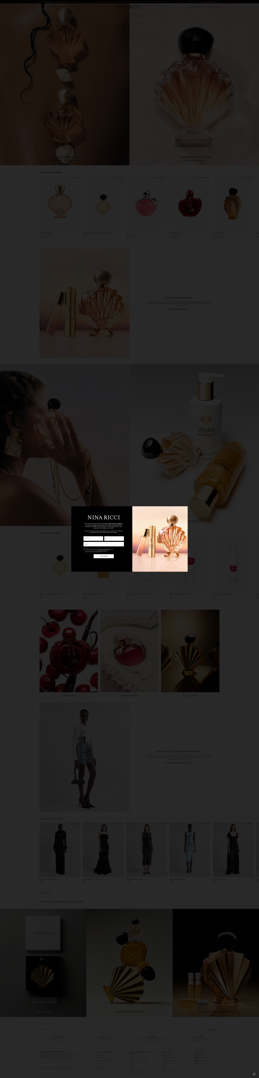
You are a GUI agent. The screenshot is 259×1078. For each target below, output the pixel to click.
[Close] (185, 508)
